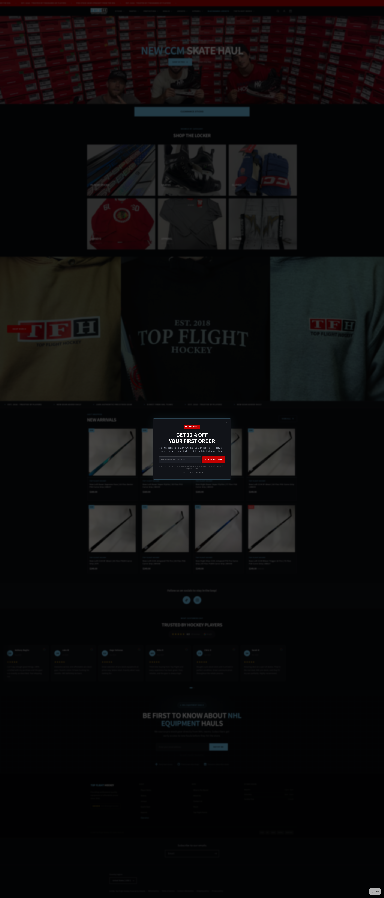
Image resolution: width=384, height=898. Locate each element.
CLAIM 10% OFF (213, 459)
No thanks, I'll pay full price (192, 473)
